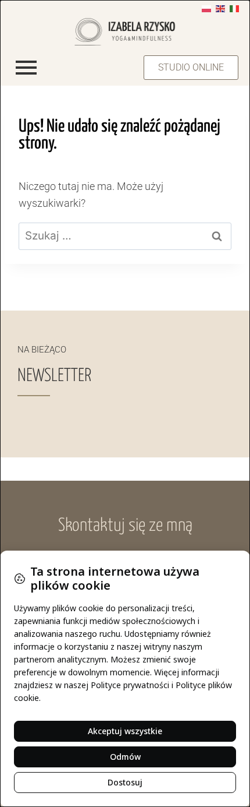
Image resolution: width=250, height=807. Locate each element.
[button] (191, 67)
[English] (220, 8)
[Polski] (206, 8)
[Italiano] (234, 8)
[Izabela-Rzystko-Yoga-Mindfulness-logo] (125, 32)
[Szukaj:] (125, 236)
